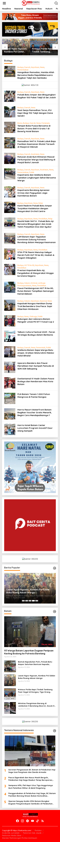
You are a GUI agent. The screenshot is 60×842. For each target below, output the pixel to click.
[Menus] (4, 3)
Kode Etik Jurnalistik (11, 833)
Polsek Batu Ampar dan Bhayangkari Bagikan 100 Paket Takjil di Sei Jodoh (36, 96)
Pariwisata (46, 123)
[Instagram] (22, 821)
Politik (31, 172)
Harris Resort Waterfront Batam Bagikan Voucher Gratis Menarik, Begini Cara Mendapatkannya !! (34, 412)
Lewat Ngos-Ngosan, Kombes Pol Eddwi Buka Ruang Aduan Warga (15, 50)
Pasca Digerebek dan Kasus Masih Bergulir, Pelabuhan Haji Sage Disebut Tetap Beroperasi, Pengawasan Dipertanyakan (30, 778)
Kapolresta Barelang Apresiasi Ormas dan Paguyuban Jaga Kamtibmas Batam (33, 193)
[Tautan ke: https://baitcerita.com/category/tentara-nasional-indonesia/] (54, 730)
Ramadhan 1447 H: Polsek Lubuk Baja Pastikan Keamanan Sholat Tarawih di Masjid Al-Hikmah (36, 144)
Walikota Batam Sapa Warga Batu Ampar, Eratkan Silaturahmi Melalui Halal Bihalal (35, 353)
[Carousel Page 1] (23, 600)
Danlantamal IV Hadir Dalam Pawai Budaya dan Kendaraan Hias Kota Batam (35, 381)
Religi (41, 203)
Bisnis (19, 123)
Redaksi (38, 830)
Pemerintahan (22, 70)
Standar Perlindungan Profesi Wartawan (19, 838)
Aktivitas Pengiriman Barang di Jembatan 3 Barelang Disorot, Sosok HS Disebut (37, 704)
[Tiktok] (37, 821)
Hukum (27, 283)
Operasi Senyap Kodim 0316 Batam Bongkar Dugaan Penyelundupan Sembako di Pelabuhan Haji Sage (30, 802)
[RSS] (42, 821)
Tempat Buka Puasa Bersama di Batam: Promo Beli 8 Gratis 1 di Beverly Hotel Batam (34, 128)
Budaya (20, 67)
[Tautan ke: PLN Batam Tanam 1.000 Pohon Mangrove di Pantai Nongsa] (9, 398)
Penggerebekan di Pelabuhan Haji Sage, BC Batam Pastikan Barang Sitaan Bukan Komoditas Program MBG (32, 794)
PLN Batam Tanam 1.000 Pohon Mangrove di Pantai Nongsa (33, 395)
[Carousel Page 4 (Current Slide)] (33, 600)
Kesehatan (35, 154)
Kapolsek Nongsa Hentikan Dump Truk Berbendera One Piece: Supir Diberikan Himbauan (34, 306)
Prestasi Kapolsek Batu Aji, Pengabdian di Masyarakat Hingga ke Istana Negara (35, 273)
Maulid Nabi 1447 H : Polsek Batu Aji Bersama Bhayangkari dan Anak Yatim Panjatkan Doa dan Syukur (35, 224)
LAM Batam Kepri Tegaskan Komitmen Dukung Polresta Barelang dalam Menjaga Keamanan (36, 239)
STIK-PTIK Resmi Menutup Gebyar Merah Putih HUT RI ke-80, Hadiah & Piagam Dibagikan (35, 255)
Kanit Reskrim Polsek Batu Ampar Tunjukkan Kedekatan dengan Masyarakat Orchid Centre (34, 208)
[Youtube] (32, 821)
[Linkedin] (27, 821)
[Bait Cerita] (30, 3)
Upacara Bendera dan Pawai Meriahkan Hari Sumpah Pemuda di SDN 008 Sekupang (35, 366)
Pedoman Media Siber (11, 835)
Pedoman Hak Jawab (32, 833)
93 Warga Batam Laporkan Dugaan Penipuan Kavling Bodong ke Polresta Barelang (28, 652)
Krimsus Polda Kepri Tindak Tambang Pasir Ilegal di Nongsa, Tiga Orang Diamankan (43, 50)
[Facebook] (17, 821)
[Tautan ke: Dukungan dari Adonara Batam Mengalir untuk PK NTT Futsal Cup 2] (9, 320)
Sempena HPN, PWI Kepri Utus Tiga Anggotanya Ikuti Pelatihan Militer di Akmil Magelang (30, 786)
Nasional (43, 301)
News (42, 67)
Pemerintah (40, 347)
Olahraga (33, 316)
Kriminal (34, 283)
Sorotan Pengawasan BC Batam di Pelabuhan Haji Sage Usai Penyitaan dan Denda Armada (31, 771)
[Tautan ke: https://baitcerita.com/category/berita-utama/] (54, 568)
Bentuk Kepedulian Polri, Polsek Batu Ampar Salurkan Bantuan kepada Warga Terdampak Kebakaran (35, 663)
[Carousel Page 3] (30, 600)
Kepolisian (35, 67)
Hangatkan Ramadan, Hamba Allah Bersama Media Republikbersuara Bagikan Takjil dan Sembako (35, 75)
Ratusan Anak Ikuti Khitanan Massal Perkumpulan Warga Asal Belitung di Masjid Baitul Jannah (36, 159)
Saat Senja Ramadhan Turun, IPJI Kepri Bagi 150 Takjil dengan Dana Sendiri (35, 113)
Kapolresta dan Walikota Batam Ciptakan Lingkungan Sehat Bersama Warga (36, 178)
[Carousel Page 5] (36, 600)
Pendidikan (43, 218)
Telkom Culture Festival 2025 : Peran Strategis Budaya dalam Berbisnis (36, 333)
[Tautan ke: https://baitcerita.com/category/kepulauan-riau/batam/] (54, 611)
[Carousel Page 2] (26, 600)
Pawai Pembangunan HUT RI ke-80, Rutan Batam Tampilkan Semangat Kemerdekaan (35, 291)
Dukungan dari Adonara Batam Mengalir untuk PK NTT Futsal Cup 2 (35, 320)
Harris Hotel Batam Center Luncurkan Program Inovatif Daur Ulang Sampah (35, 428)
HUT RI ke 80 (29, 265)
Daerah (27, 67)
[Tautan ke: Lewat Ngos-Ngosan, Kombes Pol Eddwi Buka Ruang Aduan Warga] (10, 680)
